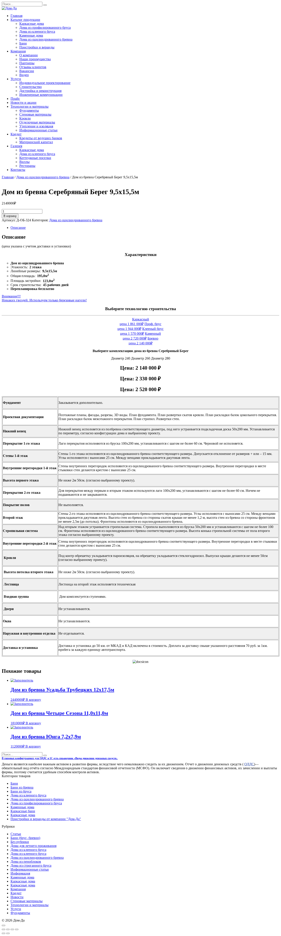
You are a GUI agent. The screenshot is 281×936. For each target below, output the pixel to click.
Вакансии (26, 71)
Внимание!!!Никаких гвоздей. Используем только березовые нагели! (44, 298)
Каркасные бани (23, 811)
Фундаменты (29, 110)
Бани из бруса (21, 791)
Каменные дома (31, 35)
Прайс (15, 98)
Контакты (18, 170)
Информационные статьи (38, 130)
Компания (18, 51)
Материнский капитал (36, 142)
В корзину (10, 216)
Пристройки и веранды (36, 47)
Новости (17, 897)
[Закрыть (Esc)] (3, 929)
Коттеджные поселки (35, 158)
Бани (23, 43)
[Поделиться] (8, 929)
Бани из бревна (22, 787)
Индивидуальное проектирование (44, 83)
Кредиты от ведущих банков (40, 138)
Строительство (30, 87)
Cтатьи (16, 834)
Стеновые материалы (35, 114)
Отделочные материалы (37, 122)
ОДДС (249, 764)
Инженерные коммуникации (41, 95)
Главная (16, 16)
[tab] (145, 228)
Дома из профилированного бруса (45, 27)
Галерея (16, 146)
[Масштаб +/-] (16, 929)
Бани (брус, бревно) (25, 838)
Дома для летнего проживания (33, 846)
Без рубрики (20, 842)
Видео (24, 75)
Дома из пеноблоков (26, 861)
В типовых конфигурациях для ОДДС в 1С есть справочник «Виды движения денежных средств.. (60, 758)
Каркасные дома (31, 23)
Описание (18, 227)
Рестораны (27, 166)
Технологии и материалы (30, 106)
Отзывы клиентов (32, 67)
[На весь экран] (12, 929)
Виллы (24, 162)
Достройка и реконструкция (40, 91)
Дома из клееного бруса (37, 31)
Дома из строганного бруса (31, 865)
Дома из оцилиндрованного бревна (45, 39)
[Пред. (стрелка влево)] (3, 933)
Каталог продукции (25, 19)
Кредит (16, 134)
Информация (20, 873)
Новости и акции (23, 102)
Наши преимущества (35, 59)
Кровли (25, 118)
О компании (28, 55)
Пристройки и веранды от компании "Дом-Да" (46, 819)
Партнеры (26, 63)
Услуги (16, 79)
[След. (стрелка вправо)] (8, 933)
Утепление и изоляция (36, 126)
